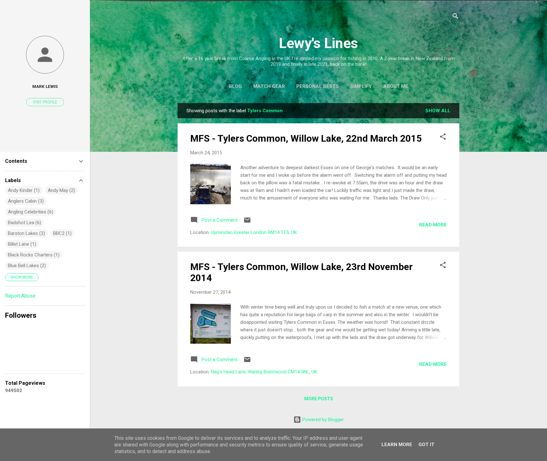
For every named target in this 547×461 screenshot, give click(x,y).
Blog (235, 86)
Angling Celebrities (27, 212)
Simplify (361, 86)
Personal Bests (317, 86)
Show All (437, 111)
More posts (318, 398)
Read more (433, 225)
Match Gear (269, 86)
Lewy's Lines (318, 43)
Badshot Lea (21, 222)
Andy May (58, 190)
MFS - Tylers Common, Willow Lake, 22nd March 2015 (306, 138)
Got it (426, 444)
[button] (443, 138)
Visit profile (45, 102)
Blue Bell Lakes (23, 265)
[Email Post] (247, 222)
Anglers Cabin (22, 201)
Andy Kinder (20, 190)
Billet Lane (18, 244)
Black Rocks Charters (30, 255)
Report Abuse (20, 296)
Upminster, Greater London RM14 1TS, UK (254, 232)
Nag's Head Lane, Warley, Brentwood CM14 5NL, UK (264, 372)
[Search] (455, 17)
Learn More (396, 444)
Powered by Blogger (322, 419)
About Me (395, 86)
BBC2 (59, 233)
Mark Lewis (45, 86)
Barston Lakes (23, 233)
